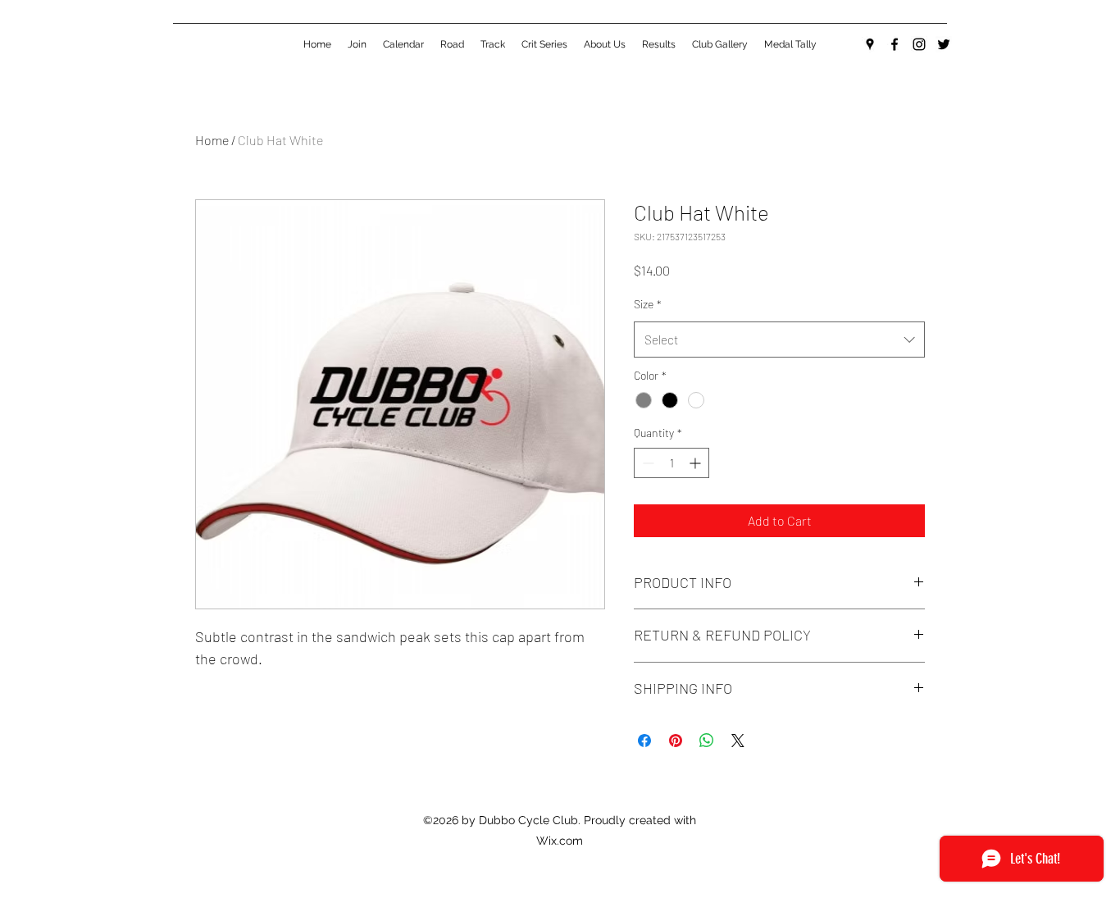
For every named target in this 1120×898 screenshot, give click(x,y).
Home (212, 140)
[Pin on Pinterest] (675, 740)
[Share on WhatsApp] (707, 740)
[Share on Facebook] (644, 740)
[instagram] (919, 44)
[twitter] (944, 44)
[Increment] (696, 463)
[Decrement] (646, 463)
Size (648, 304)
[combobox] (779, 339)
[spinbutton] (671, 463)
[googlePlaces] (870, 44)
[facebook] (894, 44)
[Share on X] (738, 740)
